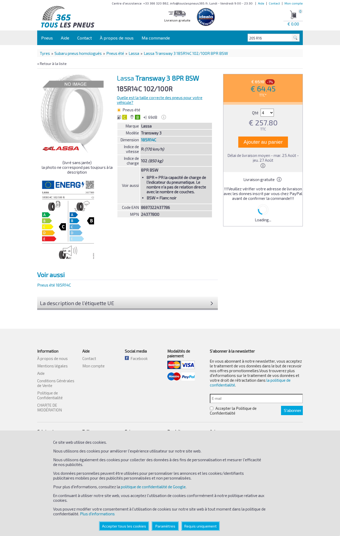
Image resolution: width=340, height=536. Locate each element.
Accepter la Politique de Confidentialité (233, 410)
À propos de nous (117, 37)
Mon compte (293, 3)
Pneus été (115, 53)
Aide (261, 3)
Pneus (47, 37)
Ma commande (156, 37)
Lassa (134, 53)
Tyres (45, 53)
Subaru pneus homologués (78, 53)
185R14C (148, 139)
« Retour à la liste (52, 63)
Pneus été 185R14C (54, 285)
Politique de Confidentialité (50, 395)
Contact (274, 3)
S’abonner (292, 410)
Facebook (138, 358)
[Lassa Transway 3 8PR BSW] (73, 111)
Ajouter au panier (263, 142)
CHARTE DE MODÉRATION (49, 407)
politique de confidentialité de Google (153, 486)
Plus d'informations (97, 513)
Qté (255, 112)
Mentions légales (52, 365)
